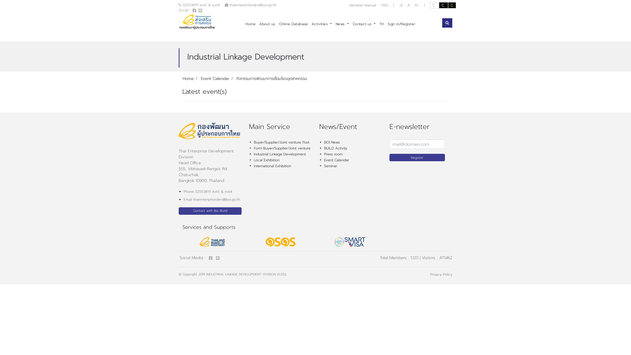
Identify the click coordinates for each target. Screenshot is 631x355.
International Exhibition (272, 166)
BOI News (332, 142)
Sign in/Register (401, 24)
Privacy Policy (441, 274)
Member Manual (363, 5)
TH (381, 24)
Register (417, 157)
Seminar (330, 166)
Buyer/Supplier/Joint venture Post (281, 142)
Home (250, 24)
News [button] (341, 24)
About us (267, 24)
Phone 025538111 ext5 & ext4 (208, 191)
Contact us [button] (363, 24)
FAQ (384, 5)
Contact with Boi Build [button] (210, 210)
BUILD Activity (335, 148)
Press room (333, 154)
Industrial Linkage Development (280, 154)
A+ (417, 5)
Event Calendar (215, 79)
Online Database (293, 24)
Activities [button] (320, 24)
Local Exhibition (267, 160)
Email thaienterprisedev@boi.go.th (212, 199)
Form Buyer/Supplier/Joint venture (282, 148)
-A (401, 5)
